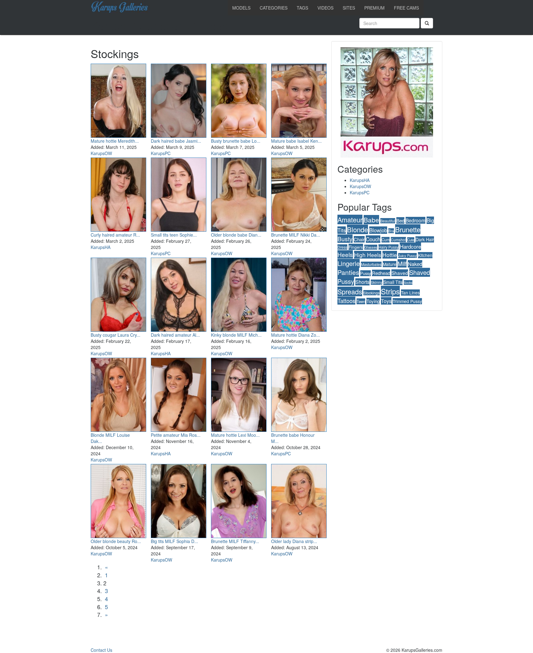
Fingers (356, 247)
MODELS (241, 8)
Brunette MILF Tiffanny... (235, 541)
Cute (410, 239)
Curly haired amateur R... (115, 235)
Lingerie (348, 263)
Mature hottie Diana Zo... (295, 335)
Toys (386, 301)
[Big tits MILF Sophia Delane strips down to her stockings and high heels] (178, 500)
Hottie (389, 255)
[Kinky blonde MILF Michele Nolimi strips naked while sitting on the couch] (238, 293)
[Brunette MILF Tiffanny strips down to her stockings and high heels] (238, 500)
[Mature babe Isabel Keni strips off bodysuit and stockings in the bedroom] (299, 99)
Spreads (349, 291)
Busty (345, 238)
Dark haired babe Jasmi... (176, 141)
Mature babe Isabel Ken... (296, 141)
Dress (342, 247)
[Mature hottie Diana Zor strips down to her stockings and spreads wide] (299, 293)
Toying (373, 301)
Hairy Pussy (388, 247)
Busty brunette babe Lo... (235, 141)
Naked (415, 264)
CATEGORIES (273, 8)
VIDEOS (325, 8)
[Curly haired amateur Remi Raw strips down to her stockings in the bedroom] (118, 193)
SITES (349, 8)
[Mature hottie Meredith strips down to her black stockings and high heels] (118, 99)
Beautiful (387, 220)
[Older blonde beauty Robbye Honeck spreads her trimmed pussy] (118, 500)
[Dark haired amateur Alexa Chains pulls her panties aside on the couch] (178, 293)
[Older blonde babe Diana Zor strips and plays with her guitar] (238, 193)
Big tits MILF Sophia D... (174, 541)
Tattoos (346, 301)
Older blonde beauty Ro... (116, 541)
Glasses (370, 247)
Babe (371, 219)
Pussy (365, 273)
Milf (402, 263)
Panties (348, 272)
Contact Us (101, 650)
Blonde (357, 229)
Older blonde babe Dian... (236, 235)
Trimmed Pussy (407, 301)
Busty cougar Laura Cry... (115, 335)
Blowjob (378, 230)
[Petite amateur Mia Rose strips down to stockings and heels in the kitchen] (178, 393)
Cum (386, 239)
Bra (391, 230)
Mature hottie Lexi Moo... (235, 435)
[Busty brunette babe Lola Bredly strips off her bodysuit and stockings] (238, 99)
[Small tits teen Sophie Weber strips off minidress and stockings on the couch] (178, 193)
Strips (390, 291)
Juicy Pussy (407, 255)
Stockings (371, 292)
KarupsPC (161, 153)
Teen (361, 301)
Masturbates (371, 264)
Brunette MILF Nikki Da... (295, 235)
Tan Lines (410, 292)
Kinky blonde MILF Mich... (236, 335)
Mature (389, 264)
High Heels (367, 255)
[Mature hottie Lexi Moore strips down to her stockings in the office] (238, 393)
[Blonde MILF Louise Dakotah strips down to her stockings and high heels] (118, 393)
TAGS (302, 8)
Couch (373, 239)
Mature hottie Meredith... (115, 141)
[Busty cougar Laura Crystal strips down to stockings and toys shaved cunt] (118, 293)
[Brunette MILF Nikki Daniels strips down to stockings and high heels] (299, 193)
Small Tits (393, 282)
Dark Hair (424, 239)
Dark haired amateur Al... (175, 335)
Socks (408, 282)
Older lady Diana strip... (294, 541)
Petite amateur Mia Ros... (175, 435)
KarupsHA (100, 247)
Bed (400, 220)
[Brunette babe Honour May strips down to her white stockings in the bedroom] (299, 393)
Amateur (349, 219)
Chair (359, 239)
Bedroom (415, 220)
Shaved (399, 272)
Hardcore (410, 246)
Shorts (362, 281)
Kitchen (425, 255)
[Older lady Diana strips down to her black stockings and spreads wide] (299, 500)
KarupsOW (101, 153)
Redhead (381, 273)
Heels (345, 254)
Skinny (376, 282)
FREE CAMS (406, 8)
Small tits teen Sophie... (174, 235)
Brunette (407, 229)
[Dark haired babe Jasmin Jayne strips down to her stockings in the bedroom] (178, 99)
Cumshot (398, 239)
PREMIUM (374, 8)
